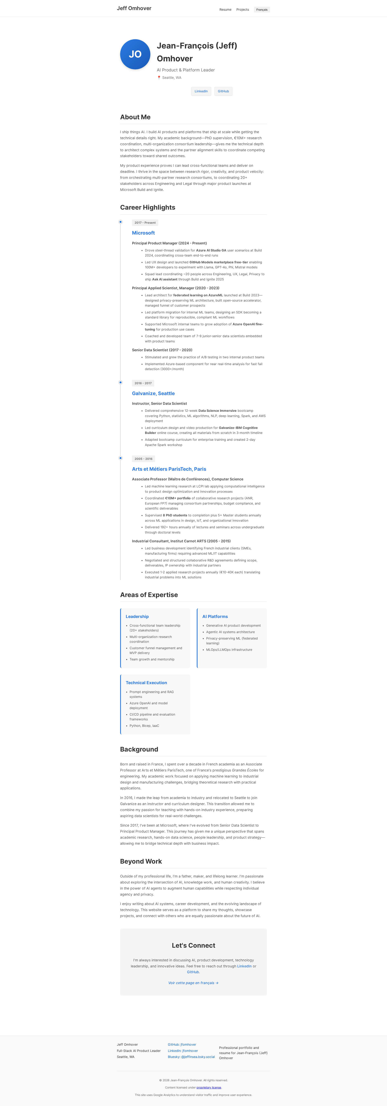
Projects (242, 9)
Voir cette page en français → (193, 983)
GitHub (223, 91)
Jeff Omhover (134, 8)
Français (262, 9)
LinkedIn (201, 91)
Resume (225, 9)
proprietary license (209, 1087)
